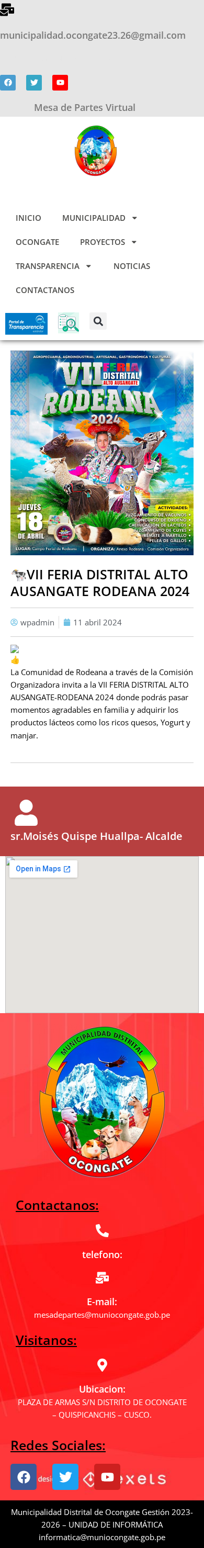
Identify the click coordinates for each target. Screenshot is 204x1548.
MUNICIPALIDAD (94, 217)
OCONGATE (37, 242)
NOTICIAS (132, 266)
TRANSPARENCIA (48, 266)
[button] (98, 321)
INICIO (28, 217)
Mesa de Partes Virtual (84, 107)
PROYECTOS (102, 242)
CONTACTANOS (45, 290)
